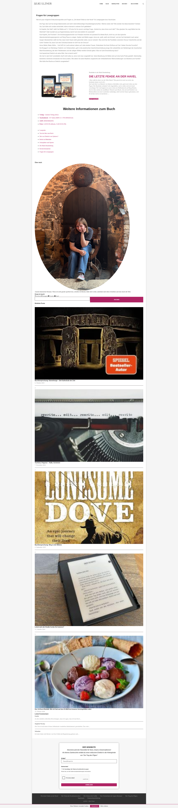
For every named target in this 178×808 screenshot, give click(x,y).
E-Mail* (63, 758)
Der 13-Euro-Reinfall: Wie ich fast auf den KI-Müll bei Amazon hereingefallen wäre (63, 709)
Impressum (81, 798)
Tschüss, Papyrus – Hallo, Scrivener (47, 463)
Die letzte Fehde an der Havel (112, 76)
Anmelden (89, 785)
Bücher (124, 3)
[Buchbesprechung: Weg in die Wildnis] (89, 507)
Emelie (37, 716)
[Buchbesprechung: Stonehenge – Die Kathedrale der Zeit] (89, 343)
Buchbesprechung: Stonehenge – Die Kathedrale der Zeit (55, 380)
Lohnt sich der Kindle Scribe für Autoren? (49, 627)
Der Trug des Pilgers (131, 796)
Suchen (116, 299)
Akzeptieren (94, 806)
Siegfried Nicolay (40, 724)
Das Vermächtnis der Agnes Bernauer (111, 796)
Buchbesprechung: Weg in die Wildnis (48, 545)
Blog (107, 3)
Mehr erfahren (104, 806)
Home (101, 3)
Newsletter (115, 3)
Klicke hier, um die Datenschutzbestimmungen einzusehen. (76, 771)
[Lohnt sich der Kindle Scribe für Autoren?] (89, 590)
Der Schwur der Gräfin (90, 796)
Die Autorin (134, 3)
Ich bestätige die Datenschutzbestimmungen (76, 769)
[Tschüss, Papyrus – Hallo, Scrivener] (89, 425)
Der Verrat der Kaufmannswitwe (70, 796)
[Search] (143, 4)
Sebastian (37, 731)
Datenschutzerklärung (93, 798)
